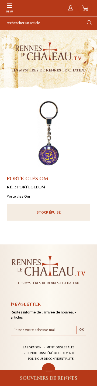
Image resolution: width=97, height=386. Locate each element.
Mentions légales (60, 347)
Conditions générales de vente (50, 353)
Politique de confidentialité (51, 358)
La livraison (32, 347)
